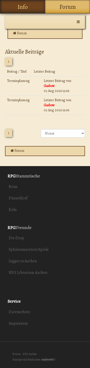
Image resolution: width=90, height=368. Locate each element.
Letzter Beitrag (54, 80)
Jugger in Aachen (23, 261)
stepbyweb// (48, 359)
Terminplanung (18, 80)
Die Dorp (16, 238)
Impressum (18, 323)
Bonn (13, 186)
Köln (12, 209)
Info (23, 7)
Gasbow (49, 85)
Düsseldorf (18, 198)
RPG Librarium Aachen (28, 272)
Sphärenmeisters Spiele (29, 249)
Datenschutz (19, 312)
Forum (68, 7)
